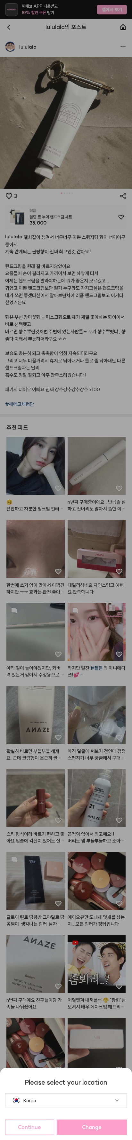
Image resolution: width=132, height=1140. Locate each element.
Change (92, 1127)
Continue (29, 1127)
